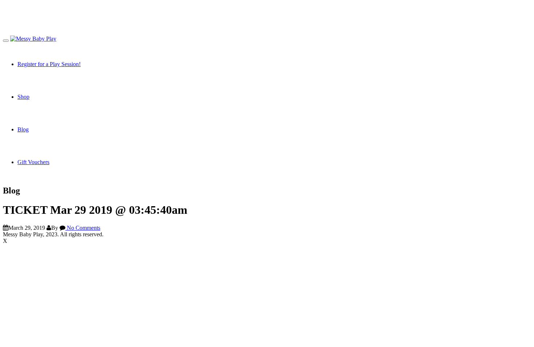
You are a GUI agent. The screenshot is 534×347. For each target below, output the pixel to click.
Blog (23, 129)
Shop (23, 97)
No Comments (82, 228)
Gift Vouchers (33, 162)
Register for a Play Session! (49, 64)
